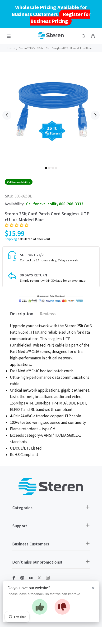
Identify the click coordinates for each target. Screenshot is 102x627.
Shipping (11, 239)
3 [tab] (52, 168)
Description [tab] (21, 313)
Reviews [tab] (48, 313)
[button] (17, 225)
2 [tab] (49, 168)
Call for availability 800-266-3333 (54, 204)
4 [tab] (56, 168)
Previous (6, 115)
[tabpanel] (51, 112)
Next (95, 115)
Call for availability (18, 182)
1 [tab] (46, 168)
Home (11, 48)
